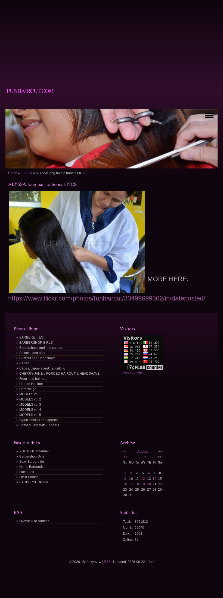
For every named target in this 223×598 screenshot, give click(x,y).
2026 (142, 457)
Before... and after (32, 353)
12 (143, 479)
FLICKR (26, 173)
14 (154, 479)
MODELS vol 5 (30, 415)
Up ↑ (150, 562)
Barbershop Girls (31, 456)
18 (137, 484)
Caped (24, 363)
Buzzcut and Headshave (37, 358)
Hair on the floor (31, 384)
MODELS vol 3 (30, 404)
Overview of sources (34, 521)
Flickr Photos (28, 477)
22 (160, 484)
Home (12, 173)
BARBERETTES (31, 337)
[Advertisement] (111, 38)
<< (125, 451)
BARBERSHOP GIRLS (36, 343)
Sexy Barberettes (32, 462)
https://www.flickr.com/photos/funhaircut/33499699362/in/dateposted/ (106, 298)
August (142, 451)
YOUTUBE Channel (34, 451)
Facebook (26, 472)
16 (125, 484)
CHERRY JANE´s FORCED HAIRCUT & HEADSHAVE (59, 373)
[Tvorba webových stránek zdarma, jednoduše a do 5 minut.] (100, 562)
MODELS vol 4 (30, 410)
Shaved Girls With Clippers (39, 425)
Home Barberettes (32, 467)
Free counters (132, 372)
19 (143, 484)
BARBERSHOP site (33, 482)
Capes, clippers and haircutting (42, 368)
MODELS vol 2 (30, 399)
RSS (107, 562)
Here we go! (28, 389)
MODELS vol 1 (30, 394)
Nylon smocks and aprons (38, 420)
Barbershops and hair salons (40, 348)
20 (149, 484)
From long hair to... (33, 379)
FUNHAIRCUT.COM (30, 91)
